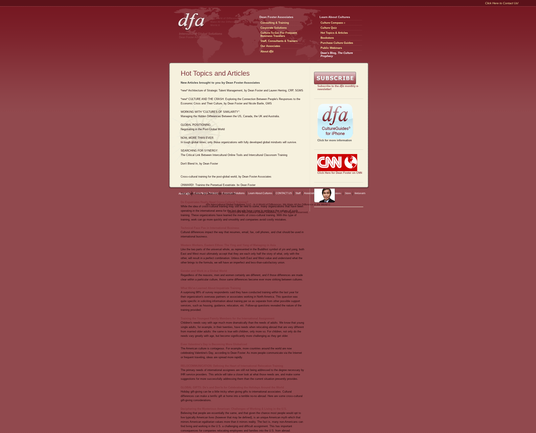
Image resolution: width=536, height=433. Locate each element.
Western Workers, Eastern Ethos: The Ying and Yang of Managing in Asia (228, 245)
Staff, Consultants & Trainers (279, 41)
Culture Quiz (329, 27)
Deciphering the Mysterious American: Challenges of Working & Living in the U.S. (234, 408)
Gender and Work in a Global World (204, 270)
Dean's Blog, (337, 54)
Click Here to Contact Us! (501, 3)
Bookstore (327, 37)
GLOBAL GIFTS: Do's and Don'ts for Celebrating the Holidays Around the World (232, 387)
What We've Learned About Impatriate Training (211, 288)
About (266, 51)
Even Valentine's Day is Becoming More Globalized (214, 344)
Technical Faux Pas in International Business (210, 227)
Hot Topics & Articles (334, 32)
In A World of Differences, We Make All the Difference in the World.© (228, 21)
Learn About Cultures (335, 17)
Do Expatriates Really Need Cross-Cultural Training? (214, 202)
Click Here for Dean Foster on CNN (339, 172)
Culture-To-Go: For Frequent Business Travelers (278, 34)
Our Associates (270, 46)
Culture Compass (333, 22)
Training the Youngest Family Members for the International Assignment (227, 318)
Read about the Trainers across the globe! (349, 192)
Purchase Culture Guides (337, 42)
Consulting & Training (274, 22)
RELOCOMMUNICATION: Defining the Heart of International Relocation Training (232, 365)
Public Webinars (331, 47)
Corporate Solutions (273, 27)
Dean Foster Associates (193, 37)
